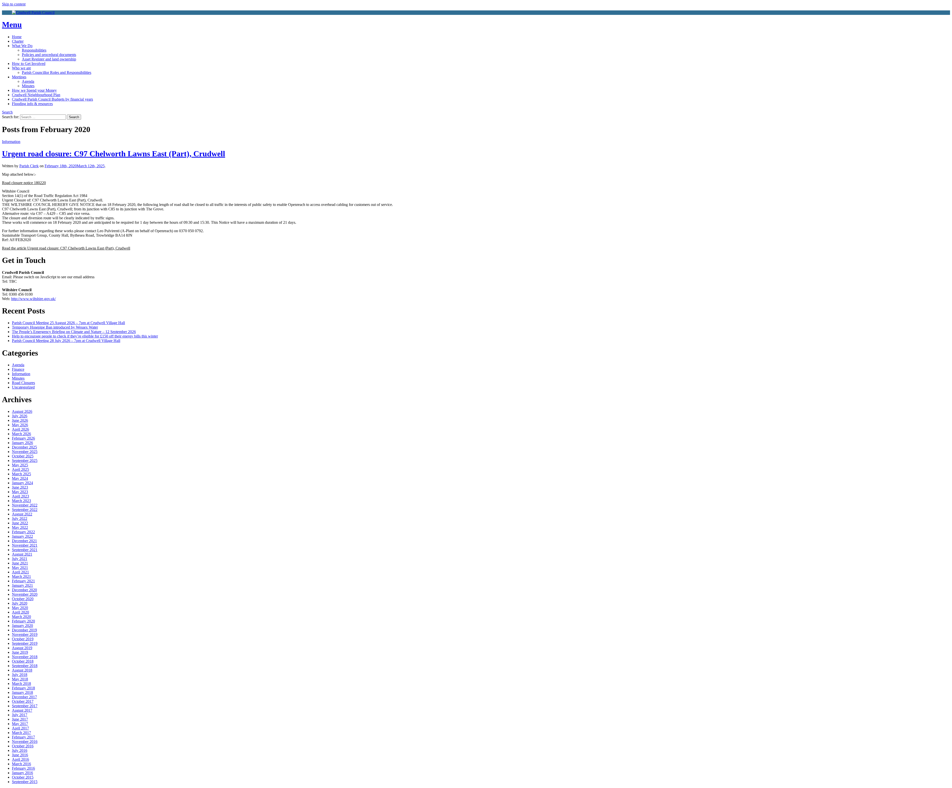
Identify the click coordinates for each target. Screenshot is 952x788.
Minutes (28, 86)
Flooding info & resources (32, 104)
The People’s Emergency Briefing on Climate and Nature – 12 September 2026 (74, 332)
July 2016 (19, 750)
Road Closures (23, 383)
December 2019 (24, 630)
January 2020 (22, 625)
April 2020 (20, 612)
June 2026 (20, 420)
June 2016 (20, 755)
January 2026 (22, 443)
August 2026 (22, 411)
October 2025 (22, 456)
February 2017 (23, 737)
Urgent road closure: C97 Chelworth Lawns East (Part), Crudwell (113, 153)
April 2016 (20, 759)
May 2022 (20, 527)
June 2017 (20, 719)
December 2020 (24, 590)
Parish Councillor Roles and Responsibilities (56, 72)
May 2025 (20, 465)
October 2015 (22, 777)
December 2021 (24, 541)
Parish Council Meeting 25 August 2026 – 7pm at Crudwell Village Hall (68, 323)
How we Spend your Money (34, 90)
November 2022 (24, 505)
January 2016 (22, 773)
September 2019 (24, 643)
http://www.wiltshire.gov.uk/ (33, 299)
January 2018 (22, 692)
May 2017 (20, 724)
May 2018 (20, 679)
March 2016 (21, 764)
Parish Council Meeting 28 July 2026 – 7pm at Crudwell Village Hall (66, 340)
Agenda (28, 81)
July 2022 (19, 518)
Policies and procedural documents (49, 55)
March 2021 (21, 576)
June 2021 (20, 563)
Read (66, 248)
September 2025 (24, 460)
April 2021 (20, 572)
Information (11, 142)
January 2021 (22, 585)
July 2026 (19, 416)
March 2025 (21, 474)
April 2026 (20, 429)
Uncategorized (23, 387)
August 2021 (22, 554)
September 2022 (24, 509)
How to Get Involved (28, 63)
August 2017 (22, 710)
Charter (18, 41)
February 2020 (23, 621)
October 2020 (22, 599)
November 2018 (24, 657)
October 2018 (22, 661)
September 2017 (24, 706)
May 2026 (20, 425)
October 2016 (22, 746)
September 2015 (24, 782)
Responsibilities (34, 50)
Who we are (21, 68)
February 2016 (23, 768)
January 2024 (22, 483)
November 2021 (24, 545)
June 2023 (20, 487)
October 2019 (22, 639)
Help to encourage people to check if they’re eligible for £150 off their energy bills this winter (85, 336)
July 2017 (19, 715)
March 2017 (21, 733)
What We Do (22, 46)
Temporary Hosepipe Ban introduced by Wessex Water (55, 327)
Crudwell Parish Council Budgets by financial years (52, 99)
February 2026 (23, 438)
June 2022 (20, 523)
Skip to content (14, 4)
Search (7, 112)
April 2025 (20, 469)
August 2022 (22, 514)
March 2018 (21, 683)
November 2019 (24, 634)
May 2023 (20, 492)
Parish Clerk (29, 166)
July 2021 (19, 559)
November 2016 (24, 741)
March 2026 (21, 434)
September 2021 (24, 550)
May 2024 (20, 478)
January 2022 (22, 536)
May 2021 (20, 567)
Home (17, 37)
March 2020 (21, 617)
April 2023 (20, 496)
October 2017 (22, 701)
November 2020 (24, 594)
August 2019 (22, 648)
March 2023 (21, 501)
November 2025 (24, 452)
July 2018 (19, 675)
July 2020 (19, 603)
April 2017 (20, 728)
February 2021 (23, 581)
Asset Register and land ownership (49, 59)
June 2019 (20, 652)
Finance (18, 369)
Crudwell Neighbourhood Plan (36, 95)
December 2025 (24, 447)
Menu (12, 24)
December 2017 (24, 697)
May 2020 (20, 608)
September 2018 (24, 666)
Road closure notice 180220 (24, 183)
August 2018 (22, 670)
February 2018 (23, 688)
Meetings (19, 77)
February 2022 (23, 532)
